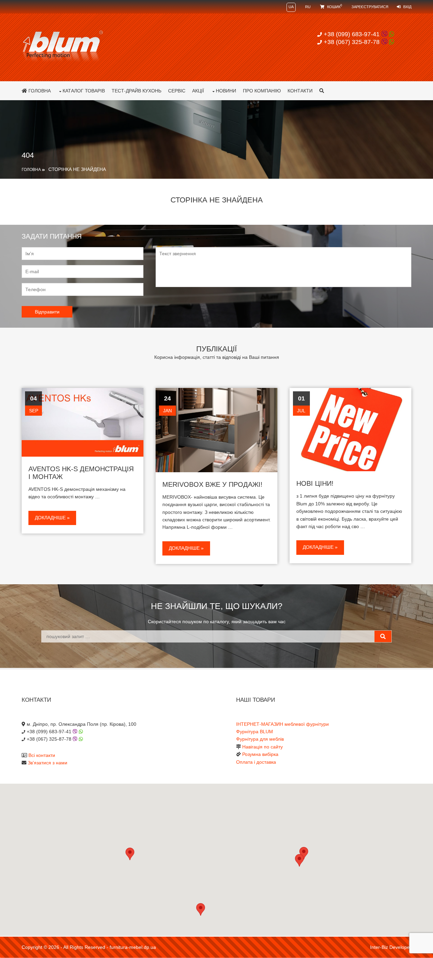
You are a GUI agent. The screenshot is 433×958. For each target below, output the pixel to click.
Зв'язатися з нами (47, 762)
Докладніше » (52, 517)
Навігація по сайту (262, 746)
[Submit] (382, 636)
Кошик (334, 7)
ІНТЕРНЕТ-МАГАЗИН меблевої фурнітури (282, 724)
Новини (226, 90)
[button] (299, 860)
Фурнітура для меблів (260, 739)
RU (308, 7)
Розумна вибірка (260, 754)
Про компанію (262, 90)
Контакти (300, 90)
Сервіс (176, 90)
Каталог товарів (84, 90)
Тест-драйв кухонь (136, 90)
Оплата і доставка (256, 762)
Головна (39, 90)
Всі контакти (41, 755)
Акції (198, 90)
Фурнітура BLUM (254, 731)
